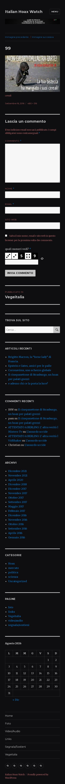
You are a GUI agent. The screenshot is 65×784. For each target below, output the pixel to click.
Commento (13, 141)
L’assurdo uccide (37, 431)
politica (13, 572)
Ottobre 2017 (16, 497)
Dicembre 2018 (17, 484)
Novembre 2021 (17, 475)
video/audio (15, 620)
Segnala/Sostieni (15, 746)
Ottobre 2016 (16, 524)
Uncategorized (17, 581)
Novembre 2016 (17, 519)
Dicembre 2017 (17, 488)
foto (10, 607)
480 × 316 (32, 103)
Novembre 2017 (17, 493)
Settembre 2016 (17, 528)
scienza (13, 576)
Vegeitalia (14, 616)
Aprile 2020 (15, 479)
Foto (8, 723)
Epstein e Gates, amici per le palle (29, 365)
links (11, 611)
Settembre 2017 (17, 502)
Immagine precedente (17, 37)
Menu (54, 11)
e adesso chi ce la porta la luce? (28, 383)
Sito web (11, 219)
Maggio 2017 (16, 506)
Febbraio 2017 (16, 510)
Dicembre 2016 (17, 515)
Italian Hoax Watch (23, 11)
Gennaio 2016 (16, 537)
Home (9, 715)
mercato (13, 568)
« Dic (16, 699)
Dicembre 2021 (17, 471)
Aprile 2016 (15, 533)
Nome (9, 188)
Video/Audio (12, 731)
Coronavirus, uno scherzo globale (29, 370)
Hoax (11, 563)
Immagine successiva (43, 37)
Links (8, 739)
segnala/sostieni (18, 625)
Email (9, 204)
